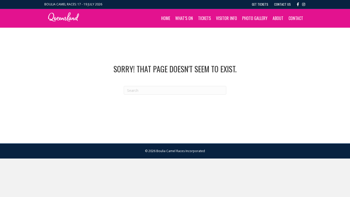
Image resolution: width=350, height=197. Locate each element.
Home (165, 18)
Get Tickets (260, 4)
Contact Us (282, 4)
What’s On (184, 18)
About (278, 18)
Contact (296, 18)
